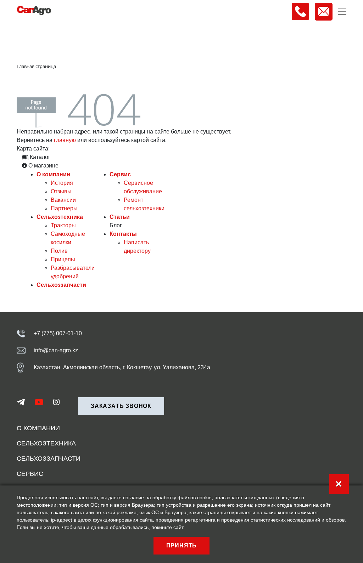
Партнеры (64, 208)
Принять (181, 545)
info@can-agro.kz (56, 350)
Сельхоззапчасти (61, 285)
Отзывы (61, 191)
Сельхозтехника (60, 217)
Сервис (120, 174)
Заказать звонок (121, 406)
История (62, 183)
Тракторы (63, 225)
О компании (53, 174)
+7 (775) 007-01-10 (58, 333)
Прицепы (63, 259)
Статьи (120, 217)
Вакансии (63, 200)
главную (65, 140)
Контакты (123, 234)
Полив (59, 251)
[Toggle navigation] (342, 11)
